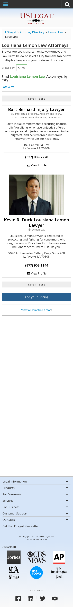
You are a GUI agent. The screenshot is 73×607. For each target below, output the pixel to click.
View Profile (38, 165)
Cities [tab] (21, 67)
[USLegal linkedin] (30, 598)
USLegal (10, 32)
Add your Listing (37, 297)
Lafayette (8, 87)
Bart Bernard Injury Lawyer (36, 109)
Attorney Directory (32, 32)
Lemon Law (55, 32)
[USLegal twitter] (42, 598)
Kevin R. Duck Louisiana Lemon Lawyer (36, 222)
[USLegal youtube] (55, 598)
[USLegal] (36, 13)
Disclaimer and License (36, 539)
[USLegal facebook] (18, 598)
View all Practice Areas (36, 310)
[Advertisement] (36, 355)
